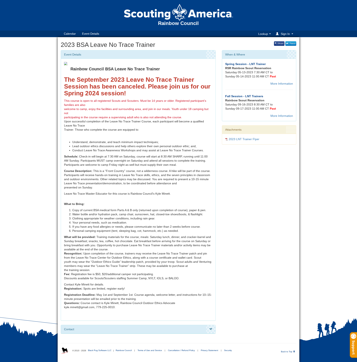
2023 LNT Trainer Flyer (244, 139)
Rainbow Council (124, 350)
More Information (281, 83)
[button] (285, 34)
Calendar (70, 33)
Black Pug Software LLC (99, 350)
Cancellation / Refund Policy (181, 350)
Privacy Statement (209, 350)
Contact (69, 329)
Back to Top (287, 351)
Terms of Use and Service (150, 350)
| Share (280, 43)
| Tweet (291, 43)
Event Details (90, 33)
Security (228, 350)
